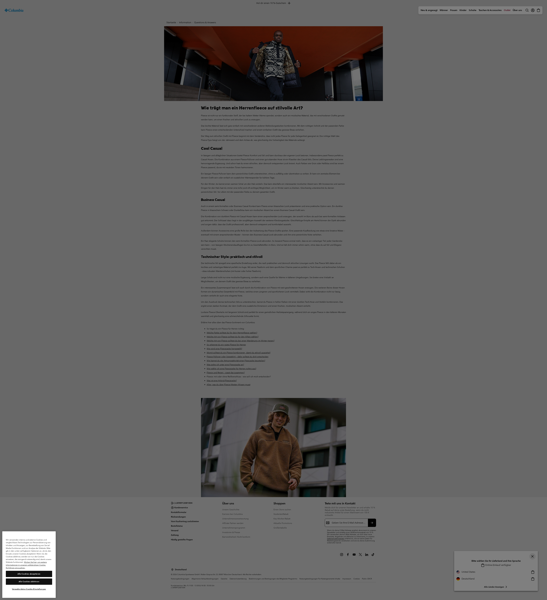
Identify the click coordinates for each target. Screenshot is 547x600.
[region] (29, 564)
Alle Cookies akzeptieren (29, 574)
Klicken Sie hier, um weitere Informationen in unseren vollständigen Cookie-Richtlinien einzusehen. (26, 565)
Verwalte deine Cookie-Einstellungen (29, 589)
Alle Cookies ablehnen (29, 581)
